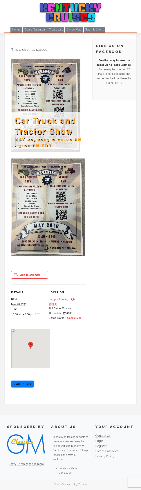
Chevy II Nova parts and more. (26, 463)
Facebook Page (68, 468)
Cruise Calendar (34, 29)
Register (100, 446)
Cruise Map (74, 29)
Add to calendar (30, 275)
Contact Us (65, 472)
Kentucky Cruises (76, 484)
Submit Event (94, 29)
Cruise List (56, 29)
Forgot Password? (107, 451)
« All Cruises (22, 384)
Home (16, 29)
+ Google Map (73, 318)
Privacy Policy (104, 456)
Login (99, 441)
